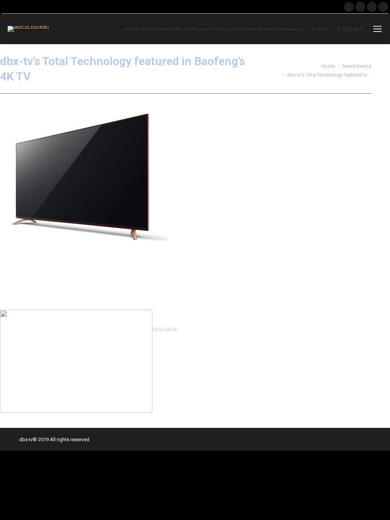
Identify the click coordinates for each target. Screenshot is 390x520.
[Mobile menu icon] (377, 29)
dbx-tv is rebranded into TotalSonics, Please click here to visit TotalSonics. (214, 29)
